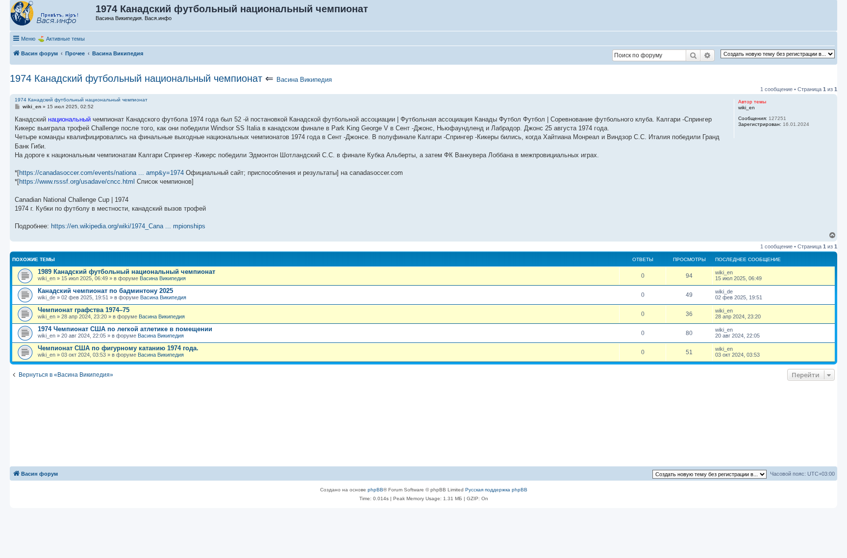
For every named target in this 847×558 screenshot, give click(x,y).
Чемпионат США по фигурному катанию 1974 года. (118, 348)
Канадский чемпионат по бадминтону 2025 (105, 290)
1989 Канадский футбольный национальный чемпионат (126, 271)
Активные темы (65, 39)
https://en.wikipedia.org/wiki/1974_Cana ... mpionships (128, 226)
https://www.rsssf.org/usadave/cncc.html (77, 181)
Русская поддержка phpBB (496, 489)
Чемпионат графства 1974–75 (83, 310)
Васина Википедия (304, 79)
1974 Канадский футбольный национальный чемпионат (136, 78)
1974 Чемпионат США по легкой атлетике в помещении (125, 329)
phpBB (375, 489)
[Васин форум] (53, 13)
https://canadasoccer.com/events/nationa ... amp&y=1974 (101, 172)
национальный (69, 119)
